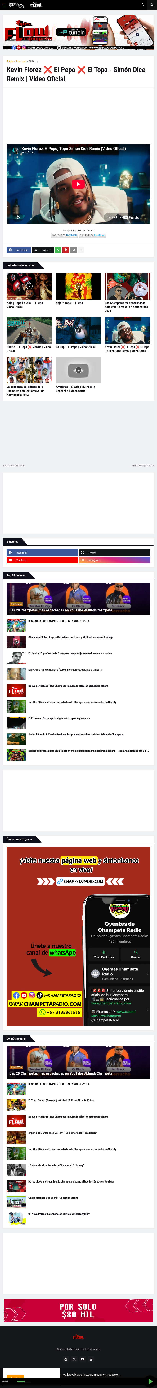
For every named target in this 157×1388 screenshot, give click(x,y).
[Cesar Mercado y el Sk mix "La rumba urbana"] (16, 1202)
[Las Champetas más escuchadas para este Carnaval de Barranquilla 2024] (127, 286)
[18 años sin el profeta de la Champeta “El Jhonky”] (16, 1170)
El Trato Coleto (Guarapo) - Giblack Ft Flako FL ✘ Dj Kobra (61, 1100)
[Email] (73, 250)
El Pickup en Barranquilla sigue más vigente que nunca (59, 718)
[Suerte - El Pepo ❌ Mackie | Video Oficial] (29, 330)
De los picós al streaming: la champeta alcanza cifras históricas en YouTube (71, 1181)
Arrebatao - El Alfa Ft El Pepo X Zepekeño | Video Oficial (75, 389)
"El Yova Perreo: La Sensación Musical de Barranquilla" (59, 1214)
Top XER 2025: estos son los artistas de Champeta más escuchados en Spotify (72, 702)
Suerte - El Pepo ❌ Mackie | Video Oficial (29, 349)
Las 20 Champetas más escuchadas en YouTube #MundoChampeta (61, 610)
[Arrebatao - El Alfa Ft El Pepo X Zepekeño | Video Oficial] (78, 370)
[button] (4, 5)
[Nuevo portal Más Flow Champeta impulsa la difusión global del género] (16, 690)
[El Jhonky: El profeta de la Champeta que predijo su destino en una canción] (16, 658)
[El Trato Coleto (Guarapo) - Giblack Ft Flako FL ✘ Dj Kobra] (16, 1105)
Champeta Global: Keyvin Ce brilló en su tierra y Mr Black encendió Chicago (70, 637)
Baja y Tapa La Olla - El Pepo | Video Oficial (25, 305)
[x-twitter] (74, 1359)
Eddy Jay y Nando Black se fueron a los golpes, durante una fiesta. (65, 669)
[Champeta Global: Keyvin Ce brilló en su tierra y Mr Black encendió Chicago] (16, 642)
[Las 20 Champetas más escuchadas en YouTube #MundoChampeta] (78, 599)
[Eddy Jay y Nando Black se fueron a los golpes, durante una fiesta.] (16, 674)
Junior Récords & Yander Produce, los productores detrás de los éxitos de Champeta (75, 734)
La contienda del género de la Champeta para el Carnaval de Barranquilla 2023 (25, 391)
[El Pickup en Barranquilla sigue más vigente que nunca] (16, 723)
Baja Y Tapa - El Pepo (69, 303)
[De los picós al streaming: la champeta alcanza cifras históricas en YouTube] (16, 1186)
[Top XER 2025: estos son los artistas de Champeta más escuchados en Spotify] (16, 706)
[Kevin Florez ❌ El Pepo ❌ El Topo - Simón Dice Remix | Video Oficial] (127, 330)
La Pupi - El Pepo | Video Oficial (76, 347)
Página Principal (16, 61)
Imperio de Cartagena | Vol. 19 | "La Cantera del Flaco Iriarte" (62, 1133)
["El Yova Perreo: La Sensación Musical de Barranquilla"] (16, 1218)
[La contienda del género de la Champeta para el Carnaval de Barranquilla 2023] (29, 370)
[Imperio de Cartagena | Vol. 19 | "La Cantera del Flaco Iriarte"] (16, 1137)
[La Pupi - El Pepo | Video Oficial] (78, 330)
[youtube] (82, 1359)
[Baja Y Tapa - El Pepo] (78, 286)
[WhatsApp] (58, 250)
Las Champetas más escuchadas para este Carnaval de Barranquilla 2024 (126, 307)
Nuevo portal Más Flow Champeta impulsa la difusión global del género (68, 686)
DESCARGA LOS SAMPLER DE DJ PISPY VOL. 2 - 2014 (58, 621)
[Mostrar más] (81, 250)
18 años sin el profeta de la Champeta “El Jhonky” (56, 1165)
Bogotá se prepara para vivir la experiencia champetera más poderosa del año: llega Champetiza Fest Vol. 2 (89, 750)
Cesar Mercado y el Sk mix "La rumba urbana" (53, 1197)
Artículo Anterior (14, 465)
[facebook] (66, 1359)
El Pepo (33, 61)
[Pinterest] (65, 250)
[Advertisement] (35, 115)
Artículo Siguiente (142, 465)
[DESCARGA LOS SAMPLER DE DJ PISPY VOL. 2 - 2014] (16, 625)
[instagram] (91, 1359)
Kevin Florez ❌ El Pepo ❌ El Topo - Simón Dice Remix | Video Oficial (127, 349)
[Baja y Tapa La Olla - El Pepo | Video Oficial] (29, 286)
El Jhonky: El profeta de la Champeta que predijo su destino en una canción (70, 653)
